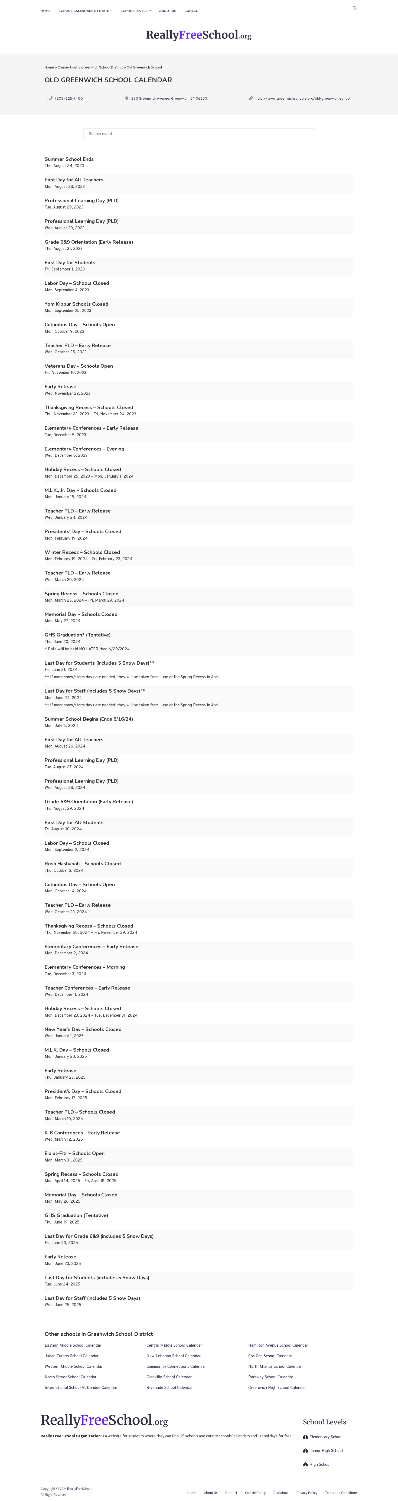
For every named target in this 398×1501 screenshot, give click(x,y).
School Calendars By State (83, 11)
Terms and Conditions (341, 1492)
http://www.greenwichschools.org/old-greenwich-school (303, 98)
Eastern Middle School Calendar (73, 1345)
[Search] (354, 8)
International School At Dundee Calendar (81, 1388)
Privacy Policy (306, 1492)
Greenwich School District (102, 68)
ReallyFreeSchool (79, 1488)
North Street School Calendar (70, 1377)
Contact (192, 11)
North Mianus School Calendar (275, 1366)
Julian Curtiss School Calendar (72, 1356)
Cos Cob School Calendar (270, 1356)
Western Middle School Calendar (73, 1366)
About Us (167, 11)
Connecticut (68, 68)
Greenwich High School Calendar (277, 1388)
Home (45, 11)
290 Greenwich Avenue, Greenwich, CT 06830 (169, 98)
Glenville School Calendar (169, 1377)
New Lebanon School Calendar (173, 1356)
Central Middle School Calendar (174, 1345)
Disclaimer (281, 1492)
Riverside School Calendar (169, 1388)
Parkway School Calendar (270, 1377)
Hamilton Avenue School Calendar (278, 1345)
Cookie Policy (255, 1492)
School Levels (134, 11)
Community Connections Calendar (176, 1366)
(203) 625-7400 (69, 98)
